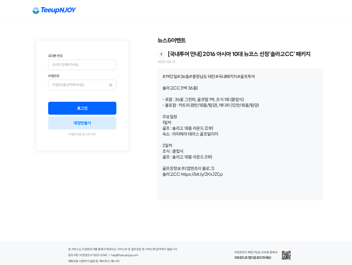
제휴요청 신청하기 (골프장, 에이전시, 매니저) (93, 261)
